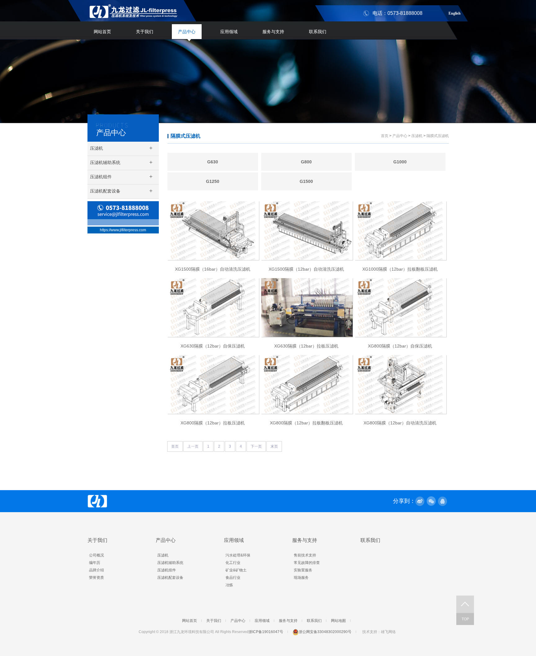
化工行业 (233, 563)
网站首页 (102, 31)
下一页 (256, 446)
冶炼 (229, 585)
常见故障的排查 (307, 563)
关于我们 (144, 31)
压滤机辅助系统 (170, 563)
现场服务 (301, 577)
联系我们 (317, 31)
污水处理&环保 (238, 555)
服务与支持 (273, 31)
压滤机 (416, 136)
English (455, 12)
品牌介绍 (96, 570)
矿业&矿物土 (236, 570)
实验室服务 (303, 570)
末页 (274, 446)
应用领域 (229, 31)
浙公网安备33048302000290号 (325, 632)
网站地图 (338, 620)
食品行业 (233, 577)
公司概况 (96, 555)
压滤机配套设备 (170, 577)
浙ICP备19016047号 (265, 632)
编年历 (94, 563)
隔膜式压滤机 (185, 136)
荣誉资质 (96, 577)
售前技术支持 (305, 555)
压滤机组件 (166, 570)
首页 (384, 136)
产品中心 (186, 31)
